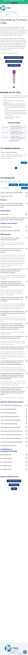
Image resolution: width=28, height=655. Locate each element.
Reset (24, 188)
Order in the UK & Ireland (13, 61)
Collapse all (13, 185)
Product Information (14, 481)
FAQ (14, 489)
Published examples (8, 104)
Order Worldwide (14, 65)
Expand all (23, 185)
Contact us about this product (14, 57)
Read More (24, 162)
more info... (14, 2)
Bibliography (14, 485)
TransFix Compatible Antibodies (9, 153)
